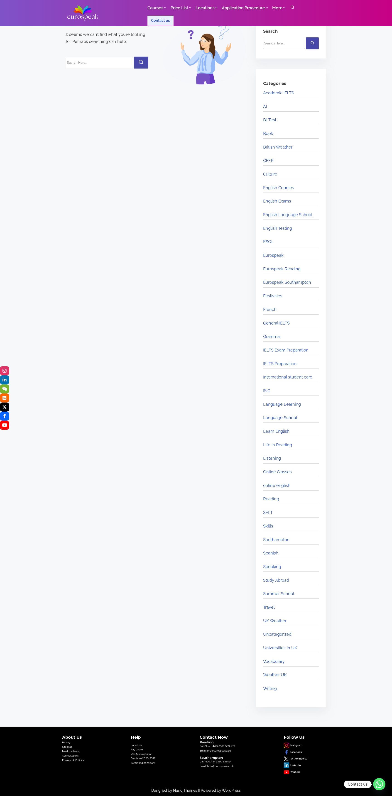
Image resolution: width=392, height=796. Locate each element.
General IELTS (276, 323)
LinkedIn (295, 765)
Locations (136, 745)
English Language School (287, 214)
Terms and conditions (143, 762)
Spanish (270, 553)
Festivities (272, 295)
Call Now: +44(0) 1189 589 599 (217, 746)
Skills (268, 526)
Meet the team (70, 751)
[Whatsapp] (379, 784)
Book (268, 133)
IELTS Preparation (280, 363)
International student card (287, 377)
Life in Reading (277, 444)
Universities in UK (280, 647)
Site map (67, 746)
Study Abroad (276, 580)
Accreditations (70, 755)
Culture (270, 174)
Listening (272, 458)
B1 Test (269, 119)
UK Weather (275, 620)
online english (276, 485)
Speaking (272, 566)
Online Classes (277, 471)
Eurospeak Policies (73, 760)
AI (265, 106)
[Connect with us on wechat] (4, 388)
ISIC (266, 390)
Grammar (272, 336)
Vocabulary (274, 661)
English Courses (278, 187)
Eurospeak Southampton (287, 282)
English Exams (277, 201)
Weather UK (275, 674)
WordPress (231, 790)
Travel (269, 607)
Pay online (137, 749)
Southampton (276, 539)
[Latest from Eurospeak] (4, 370)
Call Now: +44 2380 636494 (216, 761)
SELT (268, 512)
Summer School (278, 593)
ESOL (268, 241)
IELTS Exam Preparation (286, 350)
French (270, 309)
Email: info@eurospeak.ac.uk (216, 750)
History (66, 742)
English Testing (277, 228)
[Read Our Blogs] (4, 398)
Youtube (295, 772)
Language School (280, 417)
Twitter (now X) (298, 758)
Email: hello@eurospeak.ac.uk (217, 766)
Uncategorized (277, 634)
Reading (271, 498)
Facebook (296, 752)
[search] (292, 8)
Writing (270, 688)
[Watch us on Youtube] (4, 425)
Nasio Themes (185, 790)
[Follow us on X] (4, 407)
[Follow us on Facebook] (4, 416)
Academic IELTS (278, 92)
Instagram (296, 745)
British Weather (277, 147)
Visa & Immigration (141, 754)
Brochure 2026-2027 (143, 758)
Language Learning (282, 404)
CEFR (268, 160)
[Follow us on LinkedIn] (4, 379)
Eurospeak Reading (282, 268)
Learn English (276, 431)
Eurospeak (273, 255)
